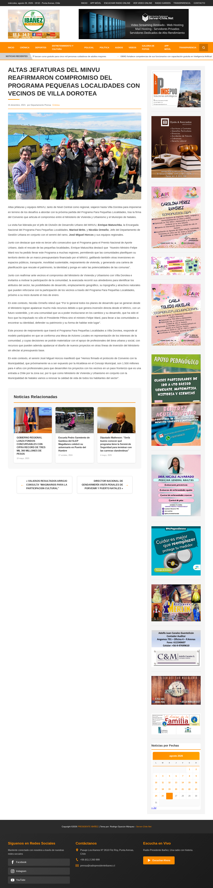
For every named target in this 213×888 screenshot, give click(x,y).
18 (163, 789)
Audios (119, 47)
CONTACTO (199, 3)
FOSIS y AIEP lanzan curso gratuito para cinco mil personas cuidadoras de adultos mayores (56, 56)
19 (169, 789)
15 (189, 782)
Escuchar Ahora (161, 860)
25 (163, 796)
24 (156, 796)
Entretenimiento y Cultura (62, 47)
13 (176, 782)
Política (104, 47)
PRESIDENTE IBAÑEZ (88, 826)
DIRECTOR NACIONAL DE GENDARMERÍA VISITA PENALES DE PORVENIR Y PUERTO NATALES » (102, 485)
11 (163, 782)
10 (156, 782)
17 (156, 789)
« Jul (153, 808)
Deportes (40, 47)
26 (169, 796)
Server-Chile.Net (143, 826)
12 (169, 782)
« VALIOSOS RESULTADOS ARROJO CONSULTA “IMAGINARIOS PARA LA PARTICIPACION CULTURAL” (46, 485)
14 (183, 782)
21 (183, 789)
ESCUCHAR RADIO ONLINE (117, 3)
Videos (132, 47)
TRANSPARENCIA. (182, 3)
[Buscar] (203, 47)
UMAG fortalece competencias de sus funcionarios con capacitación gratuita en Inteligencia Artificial (159, 56)
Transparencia (187, 47)
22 (189, 789)
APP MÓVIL (95, 3)
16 (196, 782)
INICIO (84, 3)
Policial (89, 47)
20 (176, 789)
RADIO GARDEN (163, 3)
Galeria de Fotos (148, 47)
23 (196, 789)
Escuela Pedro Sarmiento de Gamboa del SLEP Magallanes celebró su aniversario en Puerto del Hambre (74, 444)
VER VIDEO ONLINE (142, 3)
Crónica (24, 47)
